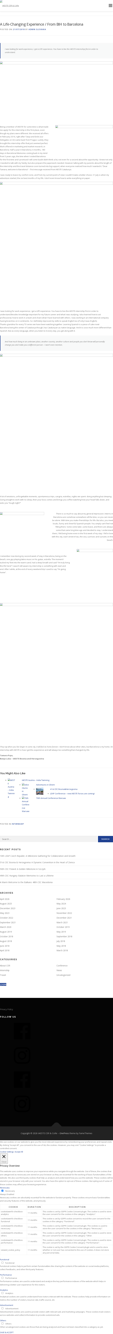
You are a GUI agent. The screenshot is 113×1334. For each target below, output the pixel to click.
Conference (62, 965)
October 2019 (63, 927)
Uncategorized (63, 975)
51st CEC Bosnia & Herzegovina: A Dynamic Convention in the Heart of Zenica (37, 862)
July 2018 (60, 941)
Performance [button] (6, 1274)
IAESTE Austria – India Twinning (35, 780)
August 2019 (6, 931)
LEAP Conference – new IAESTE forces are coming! (72, 793)
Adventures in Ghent (45, 784)
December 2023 (7, 908)
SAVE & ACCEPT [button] (7, 1332)
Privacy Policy (6, 1009)
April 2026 (4, 899)
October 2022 (6, 917)
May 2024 (61, 903)
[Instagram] (22, 1065)
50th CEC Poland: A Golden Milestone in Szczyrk (22, 869)
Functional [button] (4, 1259)
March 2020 (5, 927)
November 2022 (64, 913)
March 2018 (62, 950)
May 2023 (4, 913)
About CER (5, 965)
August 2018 (6, 941)
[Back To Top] (56, 1126)
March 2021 (62, 922)
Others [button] (3, 1320)
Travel (3, 975)
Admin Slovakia (37, 29)
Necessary (10, 1191)
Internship (18, 824)
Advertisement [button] (6, 1305)
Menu (110, 5)
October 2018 (6, 936)
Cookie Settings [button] (7, 1151)
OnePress (64, 1133)
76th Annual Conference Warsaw (51, 798)
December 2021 (64, 917)
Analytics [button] (4, 1290)
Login (3, 984)
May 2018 (61, 945)
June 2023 (61, 908)
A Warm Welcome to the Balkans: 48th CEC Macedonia (26, 882)
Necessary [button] (5, 1187)
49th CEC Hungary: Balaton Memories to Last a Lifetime (27, 875)
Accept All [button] (19, 1151)
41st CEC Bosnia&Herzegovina (63, 789)
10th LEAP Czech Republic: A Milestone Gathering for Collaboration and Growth (37, 855)
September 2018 (64, 936)
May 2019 (61, 931)
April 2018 (4, 950)
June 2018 (4, 945)
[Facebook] (22, 1041)
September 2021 (8, 922)
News (59, 970)
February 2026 (63, 899)
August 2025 (6, 903)
